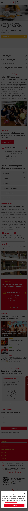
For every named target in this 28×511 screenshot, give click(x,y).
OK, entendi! (14, 505)
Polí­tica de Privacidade (11, 502)
